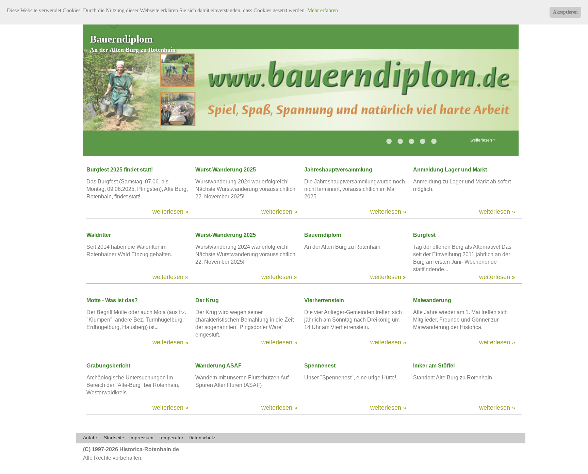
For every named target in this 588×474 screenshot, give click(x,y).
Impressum (141, 437)
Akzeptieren (565, 12)
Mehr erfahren (322, 10)
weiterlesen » (483, 140)
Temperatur (171, 437)
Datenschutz (202, 437)
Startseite (114, 437)
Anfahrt (91, 437)
